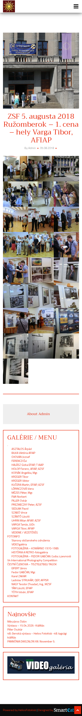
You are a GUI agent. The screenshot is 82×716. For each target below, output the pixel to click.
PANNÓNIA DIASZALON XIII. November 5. (31, 641)
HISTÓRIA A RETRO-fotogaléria (30, 552)
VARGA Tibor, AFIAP (23, 528)
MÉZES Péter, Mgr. (22, 492)
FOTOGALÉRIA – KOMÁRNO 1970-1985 (35, 548)
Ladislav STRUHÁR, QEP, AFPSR (30, 580)
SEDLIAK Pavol (20, 508)
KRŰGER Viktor (20, 481)
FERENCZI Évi (19, 461)
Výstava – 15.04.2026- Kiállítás (25, 625)
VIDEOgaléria (19, 544)
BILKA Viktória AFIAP (23, 453)
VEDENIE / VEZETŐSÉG (25, 532)
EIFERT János (19, 568)
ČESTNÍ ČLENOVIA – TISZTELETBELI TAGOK (32, 564)
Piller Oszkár (14, 629)
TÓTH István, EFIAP (23, 592)
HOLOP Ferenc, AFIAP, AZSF (28, 469)
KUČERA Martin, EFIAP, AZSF (28, 485)
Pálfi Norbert (19, 496)
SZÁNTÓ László (21, 516)
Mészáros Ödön (17, 621)
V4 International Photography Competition (32, 560)
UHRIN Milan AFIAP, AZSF (26, 520)
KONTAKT (13, 596)
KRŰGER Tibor (20, 477)
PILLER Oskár (19, 500)
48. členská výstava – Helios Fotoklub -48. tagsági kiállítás (37, 635)
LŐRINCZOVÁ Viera (23, 488)
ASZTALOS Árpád (22, 449)
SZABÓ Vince (19, 512)
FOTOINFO (13, 536)
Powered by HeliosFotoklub (20, 710)
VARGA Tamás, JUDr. (23, 524)
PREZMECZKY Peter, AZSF (27, 504)
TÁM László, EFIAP (22, 588)
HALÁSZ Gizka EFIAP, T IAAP (28, 465)
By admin (30, 148)
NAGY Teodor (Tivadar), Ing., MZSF (32, 584)
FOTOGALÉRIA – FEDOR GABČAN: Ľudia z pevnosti (41, 556)
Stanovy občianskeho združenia (31, 540)
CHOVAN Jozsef (21, 457)
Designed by (46, 710)
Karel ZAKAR (19, 576)
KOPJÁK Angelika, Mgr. (25, 473)
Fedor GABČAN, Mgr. (24, 572)
